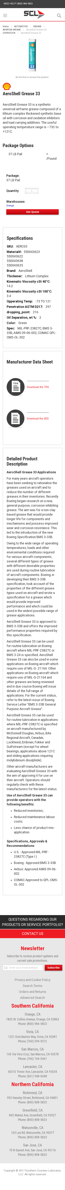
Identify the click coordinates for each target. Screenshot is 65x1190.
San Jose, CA (32, 1145)
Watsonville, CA (32, 1128)
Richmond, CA (32, 1093)
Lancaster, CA (32, 1067)
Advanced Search (32, 998)
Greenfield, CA (33, 1110)
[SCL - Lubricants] (34, 14)
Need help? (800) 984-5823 (18, 3)
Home (6, 26)
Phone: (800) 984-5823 (32, 1024)
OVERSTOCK (9, 33)
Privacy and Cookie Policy (32, 980)
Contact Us (32, 933)
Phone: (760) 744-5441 (32, 1059)
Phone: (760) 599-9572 (32, 1041)
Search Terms (32, 986)
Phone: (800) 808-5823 (32, 1102)
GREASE (37, 26)
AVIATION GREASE (12, 29)
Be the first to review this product (32, 77)
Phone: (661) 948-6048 (32, 1076)
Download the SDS (38, 418)
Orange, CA (32, 1014)
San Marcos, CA (32, 1049)
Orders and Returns (32, 992)
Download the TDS (38, 387)
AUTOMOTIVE (21, 26)
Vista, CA (32, 1032)
